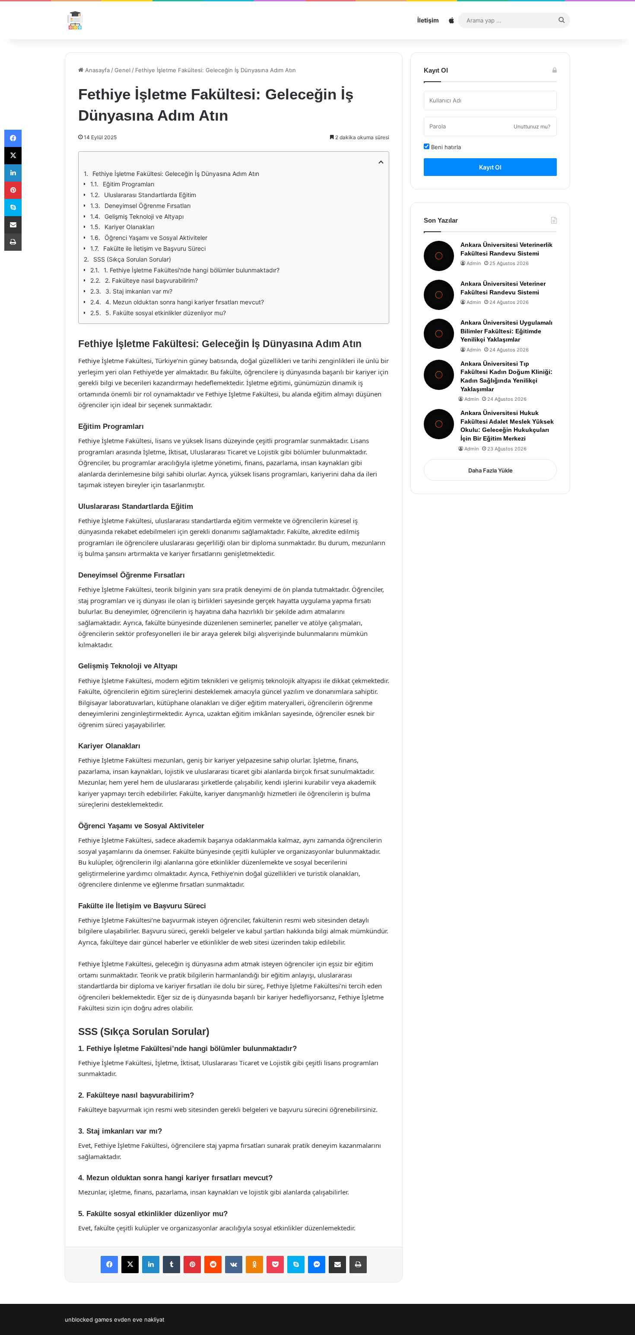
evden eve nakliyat (139, 1319)
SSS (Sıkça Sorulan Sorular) (132, 259)
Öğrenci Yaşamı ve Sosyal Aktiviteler (156, 237)
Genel (122, 70)
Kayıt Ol (490, 167)
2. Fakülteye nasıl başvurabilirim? (151, 280)
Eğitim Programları (128, 184)
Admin (474, 263)
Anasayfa (96, 70)
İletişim (428, 20)
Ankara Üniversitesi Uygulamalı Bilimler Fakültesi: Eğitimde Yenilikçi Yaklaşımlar (506, 331)
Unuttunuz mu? (532, 126)
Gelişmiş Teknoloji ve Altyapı (144, 216)
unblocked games (88, 1319)
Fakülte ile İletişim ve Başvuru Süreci (154, 248)
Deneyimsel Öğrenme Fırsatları (147, 205)
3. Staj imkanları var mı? (138, 291)
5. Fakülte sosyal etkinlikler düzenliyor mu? (165, 312)
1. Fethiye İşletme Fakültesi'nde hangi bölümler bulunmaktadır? (191, 270)
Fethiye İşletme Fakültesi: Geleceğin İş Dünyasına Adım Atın (175, 173)
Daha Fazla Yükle (490, 470)
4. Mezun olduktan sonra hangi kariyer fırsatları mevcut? (184, 302)
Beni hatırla (445, 147)
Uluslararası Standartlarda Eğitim (150, 194)
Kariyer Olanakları (129, 226)
